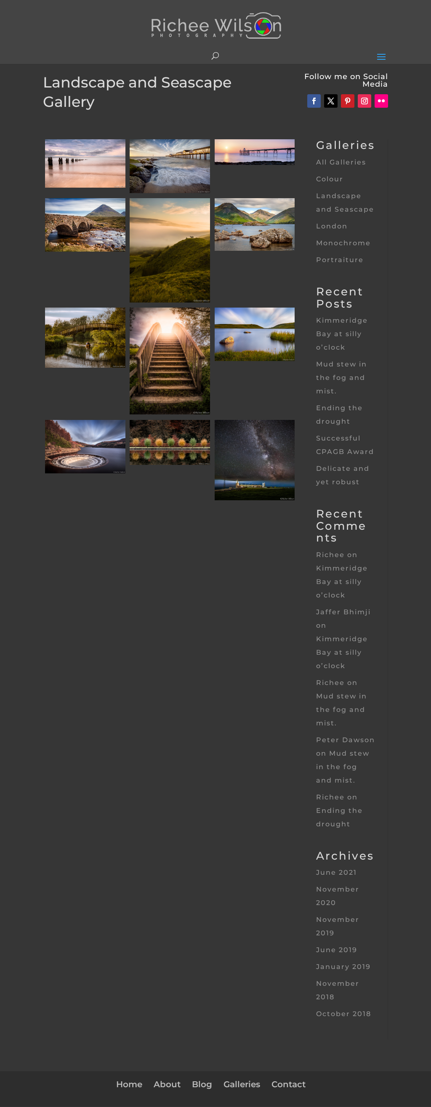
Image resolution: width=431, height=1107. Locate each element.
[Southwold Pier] (170, 191)
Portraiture (340, 260)
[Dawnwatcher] (170, 300)
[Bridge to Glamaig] (85, 249)
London (332, 226)
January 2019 (343, 967)
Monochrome (343, 243)
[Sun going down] (255, 163)
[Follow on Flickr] (381, 101)
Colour (329, 179)
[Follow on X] (331, 101)
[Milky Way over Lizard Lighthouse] (255, 498)
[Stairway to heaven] (170, 412)
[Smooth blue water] (255, 359)
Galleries (241, 1084)
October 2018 (343, 1014)
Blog (202, 1084)
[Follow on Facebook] (314, 101)
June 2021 (336, 872)
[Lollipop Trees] (170, 463)
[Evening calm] (85, 185)
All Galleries (341, 162)
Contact (288, 1084)
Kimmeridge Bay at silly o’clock (342, 333)
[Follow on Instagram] (364, 101)
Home (129, 1084)
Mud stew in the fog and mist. (341, 377)
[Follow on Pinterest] (347, 101)
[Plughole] (85, 471)
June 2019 (336, 950)
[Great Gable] (255, 248)
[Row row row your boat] (85, 365)
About (167, 1084)
